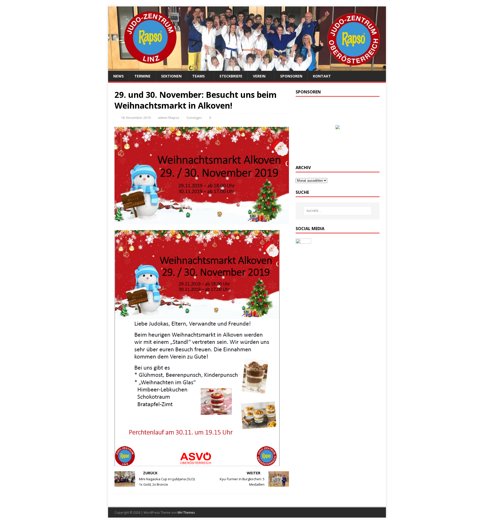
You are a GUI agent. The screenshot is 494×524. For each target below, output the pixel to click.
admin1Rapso (168, 117)
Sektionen (171, 76)
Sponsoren (291, 76)
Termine (142, 76)
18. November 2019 (136, 117)
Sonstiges (194, 117)
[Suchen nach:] (337, 210)
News (118, 76)
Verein (259, 76)
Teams (198, 76)
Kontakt (322, 76)
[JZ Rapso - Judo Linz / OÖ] (247, 67)
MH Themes (186, 512)
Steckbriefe (230, 76)
